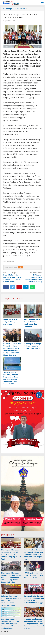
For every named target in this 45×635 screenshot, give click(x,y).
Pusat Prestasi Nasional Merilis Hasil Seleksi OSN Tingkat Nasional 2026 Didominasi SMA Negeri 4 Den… (33, 554)
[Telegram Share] (26, 287)
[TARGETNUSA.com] (11, 3)
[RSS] (20, 267)
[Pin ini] (19, 287)
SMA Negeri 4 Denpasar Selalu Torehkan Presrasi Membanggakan (33, 575)
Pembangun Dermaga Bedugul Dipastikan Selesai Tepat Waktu (32, 346)
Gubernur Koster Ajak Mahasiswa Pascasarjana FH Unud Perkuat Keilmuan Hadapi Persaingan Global (11, 600)
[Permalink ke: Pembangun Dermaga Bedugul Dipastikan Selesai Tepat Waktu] (33, 335)
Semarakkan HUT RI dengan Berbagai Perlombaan (11, 321)
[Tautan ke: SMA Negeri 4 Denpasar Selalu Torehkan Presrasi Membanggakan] (34, 566)
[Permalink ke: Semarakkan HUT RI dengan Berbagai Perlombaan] (12, 311)
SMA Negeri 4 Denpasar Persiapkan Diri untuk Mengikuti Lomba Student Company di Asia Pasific (11, 554)
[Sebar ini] (6, 287)
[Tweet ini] (12, 287)
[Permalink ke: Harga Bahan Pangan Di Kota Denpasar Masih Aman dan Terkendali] (33, 311)
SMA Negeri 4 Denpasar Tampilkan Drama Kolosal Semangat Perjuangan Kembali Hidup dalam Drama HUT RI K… (11, 577)
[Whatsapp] (32, 287)
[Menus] (42, 2)
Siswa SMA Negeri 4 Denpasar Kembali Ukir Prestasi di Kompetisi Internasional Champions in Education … (11, 623)
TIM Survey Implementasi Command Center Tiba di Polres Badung (33, 277)
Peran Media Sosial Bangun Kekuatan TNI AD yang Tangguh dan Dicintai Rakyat (12, 277)
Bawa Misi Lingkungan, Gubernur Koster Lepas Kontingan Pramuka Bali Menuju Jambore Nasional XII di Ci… (34, 623)
